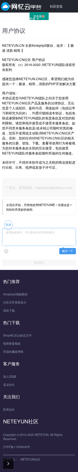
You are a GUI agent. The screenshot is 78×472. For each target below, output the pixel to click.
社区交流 (56, 6)
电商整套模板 (12, 343)
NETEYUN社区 (30, 459)
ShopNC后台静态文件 (17, 335)
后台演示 (35, 6)
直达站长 (9, 384)
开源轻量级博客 (13, 351)
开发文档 (14, 6)
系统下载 (9, 310)
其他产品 (14, 18)
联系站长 (9, 409)
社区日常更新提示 (14, 302)
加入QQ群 (9, 376)
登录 (32, 18)
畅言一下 (67, 251)
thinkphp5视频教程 (15, 294)
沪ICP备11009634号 (16, 447)
